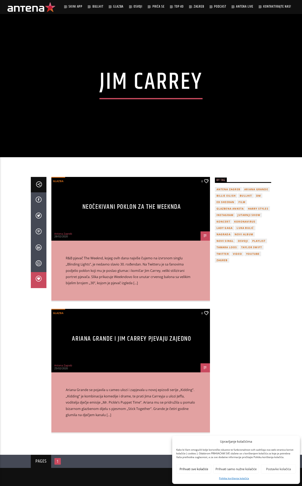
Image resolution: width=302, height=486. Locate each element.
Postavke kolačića (278, 469)
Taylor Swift (251, 247)
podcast (220, 6)
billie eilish (226, 195)
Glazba (118, 6)
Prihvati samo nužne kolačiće (236, 469)
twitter (223, 254)
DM (258, 195)
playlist (259, 241)
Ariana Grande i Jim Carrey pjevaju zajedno (131, 339)
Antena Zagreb (63, 233)
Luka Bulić (245, 228)
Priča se (158, 6)
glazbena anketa (230, 208)
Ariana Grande (256, 189)
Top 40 (179, 6)
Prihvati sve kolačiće (194, 469)
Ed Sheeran (225, 202)
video (237, 254)
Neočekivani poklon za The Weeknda (131, 207)
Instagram (225, 215)
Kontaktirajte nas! (277, 6)
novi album (244, 234)
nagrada (224, 234)
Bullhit (97, 6)
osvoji (243, 241)
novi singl (225, 241)
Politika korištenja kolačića (234, 478)
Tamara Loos (227, 247)
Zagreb (199, 6)
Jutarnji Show (248, 215)
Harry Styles (258, 208)
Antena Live (244, 6)
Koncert (223, 221)
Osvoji (138, 6)
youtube (252, 254)
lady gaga (225, 228)
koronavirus (244, 221)
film (242, 202)
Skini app (75, 6)
